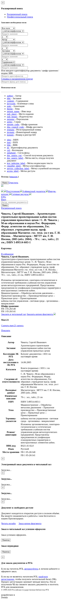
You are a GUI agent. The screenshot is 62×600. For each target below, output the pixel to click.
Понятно (6, 540)
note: (9, 106)
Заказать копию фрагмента (40, 314)
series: (10, 122)
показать (14, 177)
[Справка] (30, 194)
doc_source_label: (15, 158)
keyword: (11, 103)
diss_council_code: (15, 127)
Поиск (4, 183)
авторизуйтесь (31, 569)
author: (10, 96)
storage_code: (13, 124)
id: (8, 147)
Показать (5, 330)
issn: (9, 142)
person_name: (13, 111)
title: (9, 98)
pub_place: (12, 114)
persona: (11, 119)
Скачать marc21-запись (12, 325)
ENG (3, 197)
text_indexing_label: (16, 163)
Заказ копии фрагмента (30, 523)
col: (8, 150)
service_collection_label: (18, 168)
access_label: (13, 171)
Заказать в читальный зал (13, 314)
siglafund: (11, 153)
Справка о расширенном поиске (17, 79)
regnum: (10, 129)
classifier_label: (14, 166)
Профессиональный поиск (20, 17)
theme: (10, 109)
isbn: (9, 140)
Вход (3, 199)
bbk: (9, 145)
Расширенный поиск (17, 14)
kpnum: (10, 135)
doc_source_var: (14, 155)
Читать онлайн (8, 523)
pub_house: (12, 116)
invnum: (10, 132)
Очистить (13, 182)
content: (10, 101)
